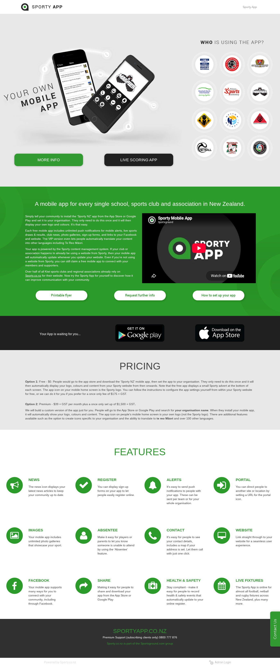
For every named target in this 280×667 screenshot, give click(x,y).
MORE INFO (49, 160)
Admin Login (222, 662)
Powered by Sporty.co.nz (60, 662)
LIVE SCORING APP (138, 160)
